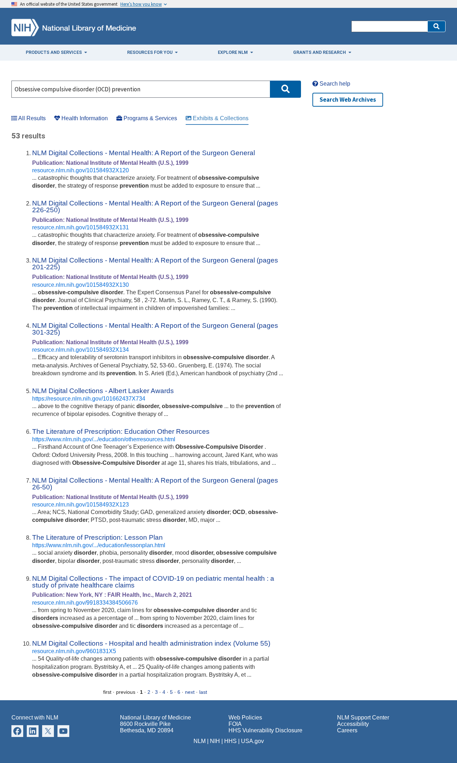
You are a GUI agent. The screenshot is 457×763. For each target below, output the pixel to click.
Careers (347, 730)
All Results (31, 118)
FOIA (235, 724)
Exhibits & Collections (219, 118)
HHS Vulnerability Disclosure (265, 730)
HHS (230, 741)
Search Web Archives (348, 99)
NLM (200, 741)
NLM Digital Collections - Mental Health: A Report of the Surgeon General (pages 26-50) (155, 484)
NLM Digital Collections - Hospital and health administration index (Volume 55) (151, 643)
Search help (334, 84)
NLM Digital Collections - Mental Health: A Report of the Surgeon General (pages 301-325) (155, 329)
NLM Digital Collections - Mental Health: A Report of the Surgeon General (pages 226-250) (155, 206)
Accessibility (353, 724)
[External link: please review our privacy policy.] (17, 731)
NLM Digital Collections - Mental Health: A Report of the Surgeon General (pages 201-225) (155, 263)
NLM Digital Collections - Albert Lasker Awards (103, 391)
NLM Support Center (363, 717)
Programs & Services (149, 118)
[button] (436, 26)
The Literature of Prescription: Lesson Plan (97, 537)
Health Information (84, 118)
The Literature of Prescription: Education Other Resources (121, 431)
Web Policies (245, 717)
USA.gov (252, 741)
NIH (215, 741)
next (190, 692)
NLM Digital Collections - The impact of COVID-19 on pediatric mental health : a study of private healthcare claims (153, 582)
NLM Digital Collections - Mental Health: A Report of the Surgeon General (143, 153)
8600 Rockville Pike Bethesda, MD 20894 (147, 727)
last (203, 692)
